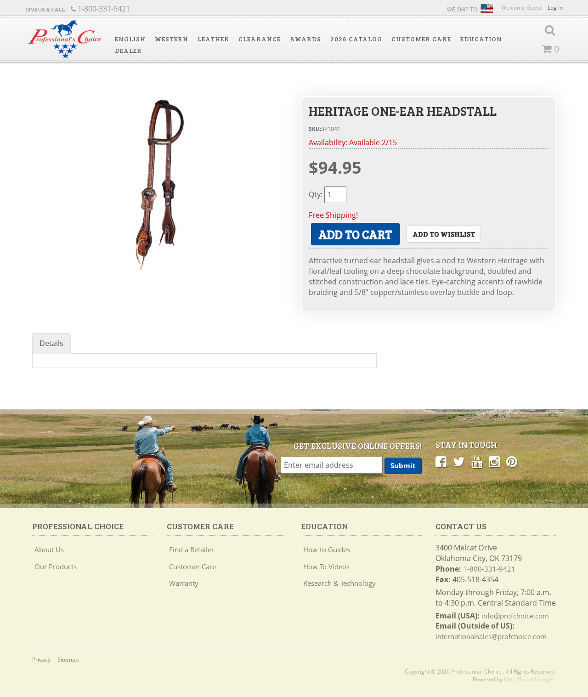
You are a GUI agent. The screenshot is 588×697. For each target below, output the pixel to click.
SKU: (315, 129)
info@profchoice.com (515, 615)
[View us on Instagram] (494, 461)
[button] (130, 39)
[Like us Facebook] (441, 461)
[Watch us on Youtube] (476, 461)
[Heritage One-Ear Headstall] (159, 181)
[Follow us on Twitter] (459, 461)
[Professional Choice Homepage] (64, 39)
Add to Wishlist (444, 233)
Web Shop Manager (529, 679)
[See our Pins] (511, 461)
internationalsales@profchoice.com (491, 636)
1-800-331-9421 (489, 568)
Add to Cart (355, 234)
